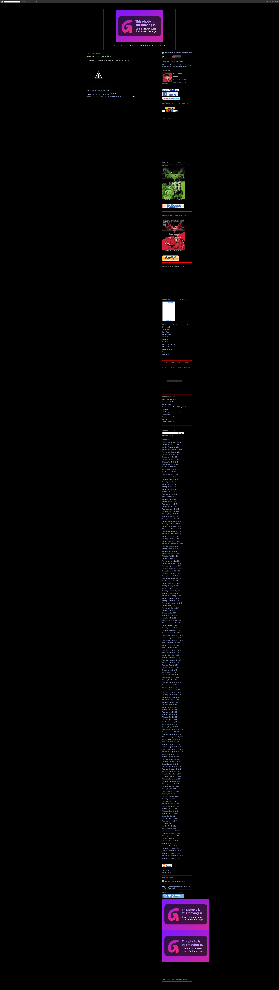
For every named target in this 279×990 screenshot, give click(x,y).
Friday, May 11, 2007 (169, 613)
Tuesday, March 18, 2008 (170, 665)
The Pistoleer (166, 337)
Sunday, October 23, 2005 (170, 536)
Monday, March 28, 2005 (170, 462)
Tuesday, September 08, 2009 (171, 734)
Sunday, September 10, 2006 (171, 563)
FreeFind (171, 435)
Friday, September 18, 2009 (171, 742)
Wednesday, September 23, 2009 (172, 749)
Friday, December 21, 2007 (170, 662)
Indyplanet (165, 352)
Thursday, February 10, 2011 (171, 831)
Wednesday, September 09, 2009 (172, 737)
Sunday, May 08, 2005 (169, 472)
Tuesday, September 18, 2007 (171, 638)
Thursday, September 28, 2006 (172, 568)
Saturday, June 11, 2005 (170, 479)
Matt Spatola (178, 73)
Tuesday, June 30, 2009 (170, 712)
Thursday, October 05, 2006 (171, 573)
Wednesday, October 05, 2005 (171, 529)
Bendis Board (166, 342)
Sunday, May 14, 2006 (169, 558)
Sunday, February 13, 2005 (170, 447)
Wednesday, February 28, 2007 (172, 603)
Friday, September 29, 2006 (171, 571)
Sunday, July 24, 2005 (169, 506)
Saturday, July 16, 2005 (169, 499)
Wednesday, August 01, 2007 (171, 620)
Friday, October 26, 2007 (170, 648)
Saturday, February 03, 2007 (171, 591)
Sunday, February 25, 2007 (170, 601)
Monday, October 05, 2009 (170, 756)
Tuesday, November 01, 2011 (171, 851)
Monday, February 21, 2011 (170, 836)
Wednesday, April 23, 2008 (170, 677)
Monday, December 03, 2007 (171, 657)
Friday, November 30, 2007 (170, 652)
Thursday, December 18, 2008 (171, 692)
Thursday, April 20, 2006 (170, 556)
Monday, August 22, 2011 (170, 843)
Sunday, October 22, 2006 (170, 581)
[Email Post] (133, 97)
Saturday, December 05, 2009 (171, 774)
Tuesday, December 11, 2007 (171, 660)
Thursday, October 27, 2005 (171, 539)
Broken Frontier (167, 349)
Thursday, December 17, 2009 (171, 779)
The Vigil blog (166, 329)
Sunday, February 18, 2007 (170, 598)
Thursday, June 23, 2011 (170, 841)
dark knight (101, 90)
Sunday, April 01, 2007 (169, 605)
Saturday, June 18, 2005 (170, 482)
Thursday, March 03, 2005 (170, 454)
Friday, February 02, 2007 (170, 588)
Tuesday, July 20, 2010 (169, 821)
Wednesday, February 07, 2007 (172, 596)
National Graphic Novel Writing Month (174, 407)
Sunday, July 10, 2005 (169, 489)
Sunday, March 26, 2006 (170, 548)
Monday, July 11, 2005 (169, 492)
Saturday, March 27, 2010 (170, 786)
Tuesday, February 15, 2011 (171, 833)
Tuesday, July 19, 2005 (169, 504)
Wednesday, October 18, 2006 (171, 578)
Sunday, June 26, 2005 (169, 484)
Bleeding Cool (166, 347)
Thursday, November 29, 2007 (171, 650)
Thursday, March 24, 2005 (170, 459)
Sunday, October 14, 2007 (170, 645)
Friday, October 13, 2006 (170, 576)
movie (107, 90)
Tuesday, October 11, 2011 (170, 846)
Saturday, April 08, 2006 (169, 551)
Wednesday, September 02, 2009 (172, 729)
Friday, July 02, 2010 (169, 816)
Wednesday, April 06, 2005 (170, 464)
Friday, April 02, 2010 (169, 789)
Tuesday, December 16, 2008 (171, 690)
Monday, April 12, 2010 (169, 794)
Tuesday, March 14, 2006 (170, 546)
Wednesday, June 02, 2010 (170, 806)
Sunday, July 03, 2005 (169, 487)
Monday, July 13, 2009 (169, 714)
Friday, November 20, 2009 (170, 771)
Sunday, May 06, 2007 (169, 610)
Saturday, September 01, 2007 (172, 630)
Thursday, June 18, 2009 (170, 704)
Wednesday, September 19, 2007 (172, 640)
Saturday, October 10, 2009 (171, 761)
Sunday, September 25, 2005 (171, 526)
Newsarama (166, 354)
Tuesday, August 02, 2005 (170, 509)
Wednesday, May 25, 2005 (170, 474)
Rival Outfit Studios (168, 344)
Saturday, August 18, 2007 (170, 628)
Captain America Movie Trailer (171, 417)
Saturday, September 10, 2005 (172, 524)
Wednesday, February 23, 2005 (172, 449)
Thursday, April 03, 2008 (170, 675)
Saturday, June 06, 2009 (170, 702)
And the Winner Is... (168, 422)
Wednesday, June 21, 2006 (170, 561)
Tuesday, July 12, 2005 (169, 494)
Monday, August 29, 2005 (170, 516)
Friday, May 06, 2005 (169, 469)
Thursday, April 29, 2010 (170, 796)
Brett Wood (165, 332)
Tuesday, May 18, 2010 (169, 801)
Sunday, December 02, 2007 (171, 655)
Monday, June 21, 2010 (169, 813)
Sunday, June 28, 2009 (169, 707)
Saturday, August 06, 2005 (170, 511)
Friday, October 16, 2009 (170, 764)
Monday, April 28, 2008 (169, 680)
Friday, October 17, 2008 (170, 687)
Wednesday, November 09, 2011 (172, 856)
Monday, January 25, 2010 (170, 784)
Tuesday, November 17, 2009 (171, 769)
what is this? (169, 320)
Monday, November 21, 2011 (171, 858)
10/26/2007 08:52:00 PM (114, 96)
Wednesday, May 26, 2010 (170, 804)
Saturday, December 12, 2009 (171, 776)
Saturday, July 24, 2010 (169, 823)
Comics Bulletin (167, 334)
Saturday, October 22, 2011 (171, 848)
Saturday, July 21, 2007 (169, 618)
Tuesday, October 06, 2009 (170, 759)
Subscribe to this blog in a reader (173, 61)
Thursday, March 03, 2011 (170, 838)
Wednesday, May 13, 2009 (170, 700)
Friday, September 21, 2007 (171, 643)
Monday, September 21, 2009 (171, 744)
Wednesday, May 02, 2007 (170, 608)
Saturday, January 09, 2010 (171, 781)
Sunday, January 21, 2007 (170, 586)
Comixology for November (170, 402)
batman (94, 90)
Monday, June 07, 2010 (169, 809)
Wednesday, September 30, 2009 (172, 751)
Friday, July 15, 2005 (169, 496)
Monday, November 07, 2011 (171, 853)
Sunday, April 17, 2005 (169, 467)
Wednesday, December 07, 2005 (172, 543)
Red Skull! (165, 419)
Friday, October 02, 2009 (170, 754)
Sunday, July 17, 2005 (169, 501)
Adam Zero (165, 339)
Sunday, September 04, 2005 (171, 521)
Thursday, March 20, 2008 (170, 667)
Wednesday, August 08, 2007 (171, 623)
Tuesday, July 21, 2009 (169, 719)
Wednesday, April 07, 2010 (170, 791)
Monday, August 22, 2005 (170, 514)
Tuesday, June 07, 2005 (170, 477)
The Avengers (166, 414)
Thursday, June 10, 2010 (170, 811)
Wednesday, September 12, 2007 (172, 635)
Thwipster (165, 409)
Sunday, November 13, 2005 (171, 541)
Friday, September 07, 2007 (171, 633)
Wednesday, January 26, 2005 (171, 442)
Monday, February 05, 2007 (171, 593)
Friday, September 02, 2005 (171, 519)
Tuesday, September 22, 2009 (171, 747)
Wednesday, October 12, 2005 (171, 531)
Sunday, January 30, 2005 (170, 444)
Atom (168, 872)
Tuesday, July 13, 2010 (169, 818)
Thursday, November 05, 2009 (171, 766)
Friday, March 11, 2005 (169, 457)
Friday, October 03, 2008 (170, 685)
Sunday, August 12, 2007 (170, 625)
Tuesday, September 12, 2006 (171, 566)
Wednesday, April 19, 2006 (170, 553)
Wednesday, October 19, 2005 (171, 534)
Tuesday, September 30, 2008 (171, 682)
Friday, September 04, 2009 (171, 732)
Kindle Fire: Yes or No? (169, 399)
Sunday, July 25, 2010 (169, 826)
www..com (169, 302)
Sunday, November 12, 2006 (171, 583)
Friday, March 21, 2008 (169, 670)
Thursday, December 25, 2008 (171, 695)
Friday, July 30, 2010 (169, 828)
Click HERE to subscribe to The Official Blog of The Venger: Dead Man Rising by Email (176, 65)
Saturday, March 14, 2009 (170, 697)
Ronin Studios (166, 327)
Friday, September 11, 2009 (171, 739)
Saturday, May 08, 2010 (169, 799)
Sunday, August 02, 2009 (170, 722)
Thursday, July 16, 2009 (170, 717)
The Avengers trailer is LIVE (171, 412)
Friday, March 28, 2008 (169, 672)
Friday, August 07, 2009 (169, 724)
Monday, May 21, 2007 (169, 615)
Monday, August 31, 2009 (170, 727)
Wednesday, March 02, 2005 (171, 452)
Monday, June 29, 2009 (169, 709)
